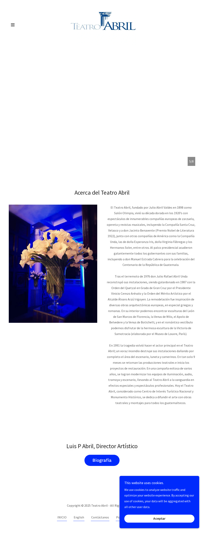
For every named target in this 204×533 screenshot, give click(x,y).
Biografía (102, 460)
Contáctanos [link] (100, 517)
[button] (13, 25)
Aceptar (159, 519)
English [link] (79, 517)
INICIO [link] (62, 517)
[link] (102, 24)
